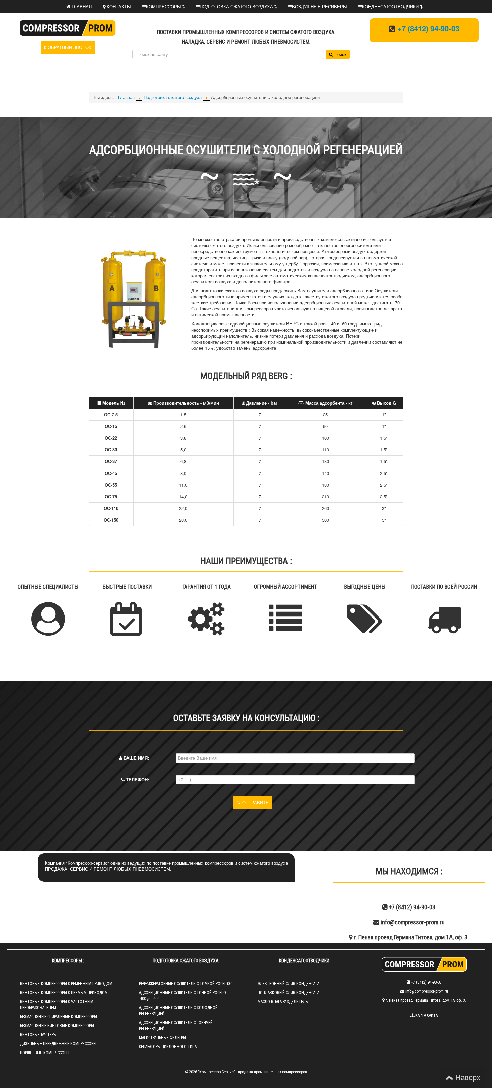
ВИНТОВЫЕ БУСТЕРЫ (38, 1034)
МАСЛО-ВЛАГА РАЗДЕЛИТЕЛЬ (283, 1001)
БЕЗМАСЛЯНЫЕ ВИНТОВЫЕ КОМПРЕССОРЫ (57, 1025)
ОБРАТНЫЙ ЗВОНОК (68, 47)
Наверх (466, 1077)
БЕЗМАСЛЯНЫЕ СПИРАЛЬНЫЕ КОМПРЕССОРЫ (58, 1016)
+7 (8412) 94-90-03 (428, 28)
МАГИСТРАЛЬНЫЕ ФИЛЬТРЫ (162, 1037)
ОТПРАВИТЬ (255, 802)
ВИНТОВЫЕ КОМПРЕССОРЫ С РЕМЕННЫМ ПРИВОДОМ (66, 983)
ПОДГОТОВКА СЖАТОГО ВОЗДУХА (237, 6)
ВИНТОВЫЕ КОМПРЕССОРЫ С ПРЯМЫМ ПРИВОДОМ (64, 992)
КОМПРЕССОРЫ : (68, 960)
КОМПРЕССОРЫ (164, 6)
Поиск (339, 54)
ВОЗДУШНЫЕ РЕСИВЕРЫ (319, 6)
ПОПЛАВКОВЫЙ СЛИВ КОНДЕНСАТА (288, 992)
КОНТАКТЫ (118, 6)
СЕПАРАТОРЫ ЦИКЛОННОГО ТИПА (168, 1046)
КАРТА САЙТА (426, 1015)
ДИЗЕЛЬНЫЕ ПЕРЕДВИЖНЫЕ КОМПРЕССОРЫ (58, 1043)
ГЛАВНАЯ (81, 6)
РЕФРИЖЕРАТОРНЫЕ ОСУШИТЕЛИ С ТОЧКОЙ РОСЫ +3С (185, 983)
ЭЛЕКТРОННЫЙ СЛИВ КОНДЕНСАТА (288, 983)
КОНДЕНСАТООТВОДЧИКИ (391, 6)
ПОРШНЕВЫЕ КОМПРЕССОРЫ (44, 1052)
